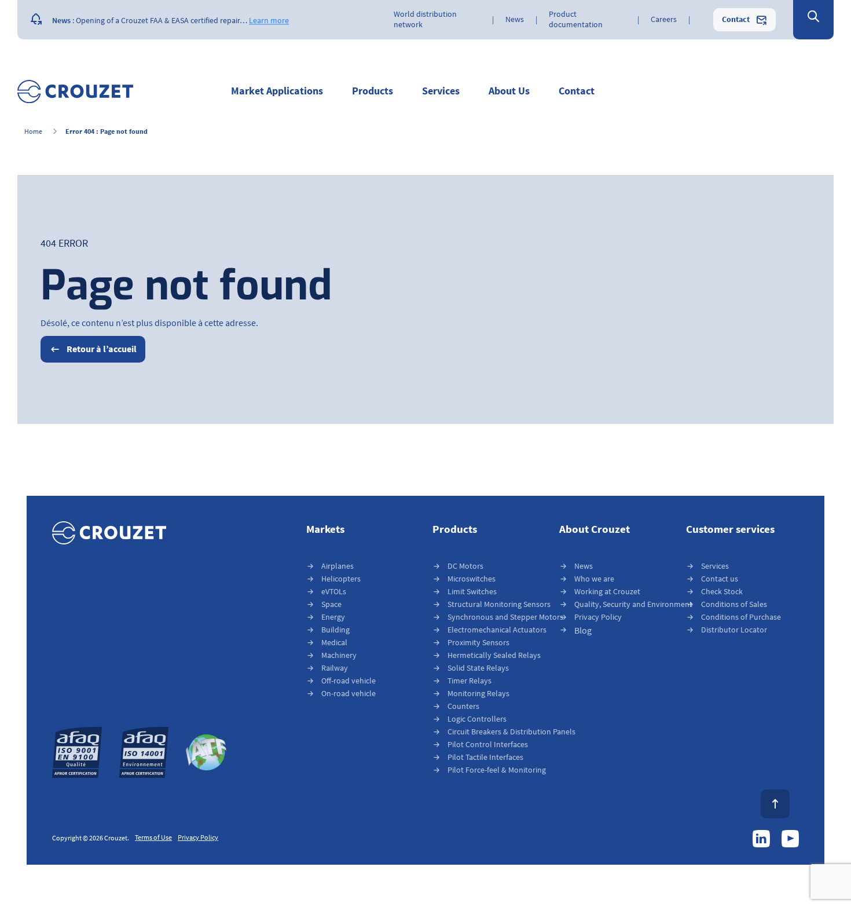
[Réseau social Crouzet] (761, 838)
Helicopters (341, 579)
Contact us (719, 579)
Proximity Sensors (478, 643)
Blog (583, 631)
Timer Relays (469, 681)
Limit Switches (472, 592)
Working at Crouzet (607, 592)
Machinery (339, 655)
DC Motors (465, 566)
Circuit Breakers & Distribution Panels (511, 732)
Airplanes (337, 566)
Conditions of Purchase (741, 617)
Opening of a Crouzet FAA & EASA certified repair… (161, 19)
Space (331, 604)
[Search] (813, 17)
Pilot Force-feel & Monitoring (496, 770)
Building (335, 630)
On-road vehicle (348, 693)
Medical (334, 643)
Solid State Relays (478, 668)
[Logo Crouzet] (75, 91)
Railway (334, 668)
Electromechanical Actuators (496, 630)
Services (715, 566)
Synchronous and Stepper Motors (505, 617)
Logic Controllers (477, 719)
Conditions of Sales (734, 604)
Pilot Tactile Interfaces (485, 757)
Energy (333, 617)
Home (33, 131)
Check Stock (722, 592)
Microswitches (471, 579)
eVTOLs (333, 592)
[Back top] (775, 803)
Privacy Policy (598, 617)
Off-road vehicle (348, 681)
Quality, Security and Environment (633, 604)
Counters (463, 706)
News (583, 566)
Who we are (594, 579)
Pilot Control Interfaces (487, 744)
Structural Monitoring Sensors (499, 604)
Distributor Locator (734, 630)
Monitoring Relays (478, 693)
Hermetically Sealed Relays (494, 655)
